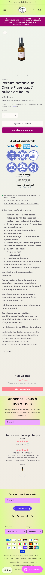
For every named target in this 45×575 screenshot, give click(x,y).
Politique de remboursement (23, 566)
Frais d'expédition (8, 100)
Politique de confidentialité (31, 558)
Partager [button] (8, 351)
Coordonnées (15, 562)
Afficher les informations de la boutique (21, 203)
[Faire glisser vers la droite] (27, 75)
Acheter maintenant (22, 130)
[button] (4, 9)
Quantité (5, 111)
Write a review (22, 389)
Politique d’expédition (29, 562)
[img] (22, 441)
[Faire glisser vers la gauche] (17, 75)
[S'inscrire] (37, 422)
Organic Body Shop (16, 556)
